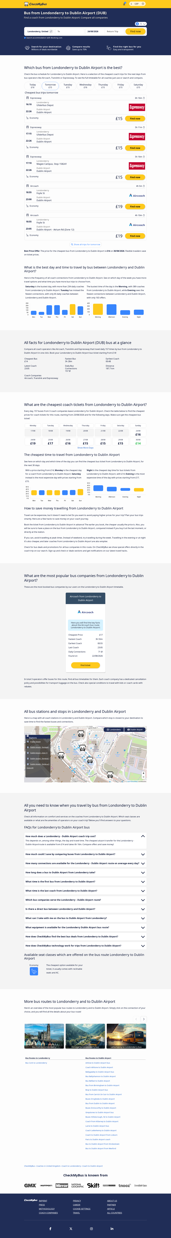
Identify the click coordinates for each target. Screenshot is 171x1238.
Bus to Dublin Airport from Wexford (101, 1148)
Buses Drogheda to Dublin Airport (100, 1099)
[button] (90, 760)
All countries (114, 1212)
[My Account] (124, 4)
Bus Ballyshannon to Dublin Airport (101, 1076)
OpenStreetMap (132, 781)
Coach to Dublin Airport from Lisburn (101, 1135)
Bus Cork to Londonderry (36, 1063)
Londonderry (115, 729)
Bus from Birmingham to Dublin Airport (102, 1085)
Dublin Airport (136, 729)
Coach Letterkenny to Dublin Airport (101, 1130)
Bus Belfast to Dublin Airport (98, 1081)
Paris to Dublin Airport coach (98, 1139)
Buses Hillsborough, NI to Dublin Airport (103, 1117)
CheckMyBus (29, 1166)
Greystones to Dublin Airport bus (100, 1112)
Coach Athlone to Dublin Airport (99, 1067)
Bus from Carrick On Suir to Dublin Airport (104, 1094)
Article (111, 1208)
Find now (135, 118)
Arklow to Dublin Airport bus (98, 1063)
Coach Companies (48, 1212)
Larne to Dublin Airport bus (97, 1126)
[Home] (35, 4)
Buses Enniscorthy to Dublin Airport (101, 1108)
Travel (76, 1212)
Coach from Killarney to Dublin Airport (102, 1121)
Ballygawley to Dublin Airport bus (100, 1072)
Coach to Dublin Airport (92, 1166)
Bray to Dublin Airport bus (97, 1090)
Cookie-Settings (81, 1208)
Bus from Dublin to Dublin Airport (100, 1103)
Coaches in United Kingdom (48, 1166)
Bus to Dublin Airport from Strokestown (102, 1144)
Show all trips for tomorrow (86, 244)
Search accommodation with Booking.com (44, 38)
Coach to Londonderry (71, 1166)
